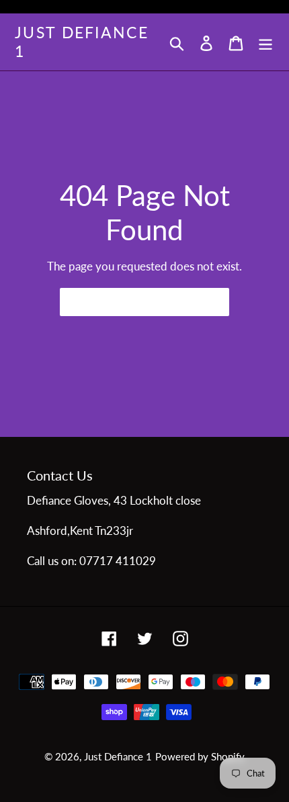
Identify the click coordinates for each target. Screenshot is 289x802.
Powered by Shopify (200, 756)
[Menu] (265, 42)
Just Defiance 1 (82, 41)
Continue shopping (134, 301)
